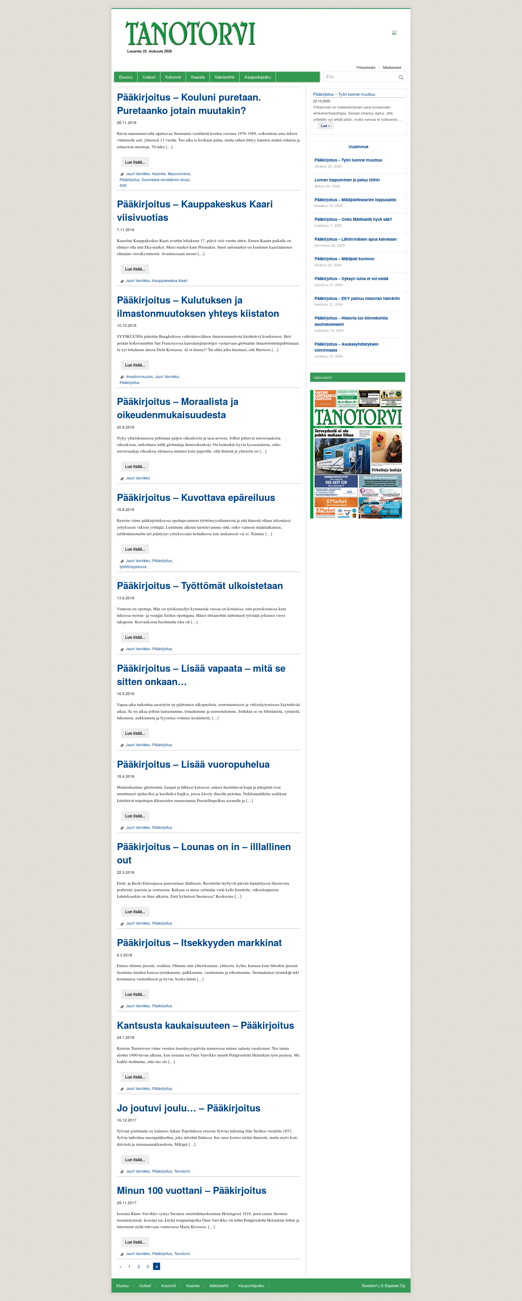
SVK (123, 185)
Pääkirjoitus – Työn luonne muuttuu (344, 94)
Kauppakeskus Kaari (170, 280)
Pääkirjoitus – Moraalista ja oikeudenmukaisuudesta (177, 407)
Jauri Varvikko (138, 173)
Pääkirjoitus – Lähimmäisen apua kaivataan (356, 239)
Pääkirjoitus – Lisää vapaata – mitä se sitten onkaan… (201, 674)
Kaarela (198, 77)
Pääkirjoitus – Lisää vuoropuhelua (193, 764)
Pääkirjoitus (129, 179)
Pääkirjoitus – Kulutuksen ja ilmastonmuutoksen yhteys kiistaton (198, 306)
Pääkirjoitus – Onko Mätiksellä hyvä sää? (353, 219)
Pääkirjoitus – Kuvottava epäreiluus (196, 497)
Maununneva (179, 173)
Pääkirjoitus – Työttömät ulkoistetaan (200, 585)
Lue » (325, 125)
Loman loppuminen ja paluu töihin (347, 180)
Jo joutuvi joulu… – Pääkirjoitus (188, 1107)
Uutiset (149, 77)
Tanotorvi (182, 1171)
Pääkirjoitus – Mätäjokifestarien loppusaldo (355, 200)
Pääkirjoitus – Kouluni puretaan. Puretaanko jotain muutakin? (189, 103)
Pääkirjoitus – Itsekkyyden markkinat (199, 942)
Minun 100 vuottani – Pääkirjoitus (191, 1190)
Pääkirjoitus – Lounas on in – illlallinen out (204, 853)
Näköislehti (224, 77)
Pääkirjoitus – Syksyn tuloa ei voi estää (351, 278)
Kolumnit (173, 77)
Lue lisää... (135, 162)
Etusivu (125, 77)
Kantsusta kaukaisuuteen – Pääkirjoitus (205, 1025)
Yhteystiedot (365, 67)
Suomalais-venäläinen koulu (166, 179)
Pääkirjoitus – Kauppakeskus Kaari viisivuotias (195, 210)
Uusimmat (358, 147)
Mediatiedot (392, 67)
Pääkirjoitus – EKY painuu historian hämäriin (357, 298)
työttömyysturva (133, 566)
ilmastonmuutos (139, 376)
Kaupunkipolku (258, 77)
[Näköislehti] (358, 454)
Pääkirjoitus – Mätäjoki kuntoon (344, 259)
